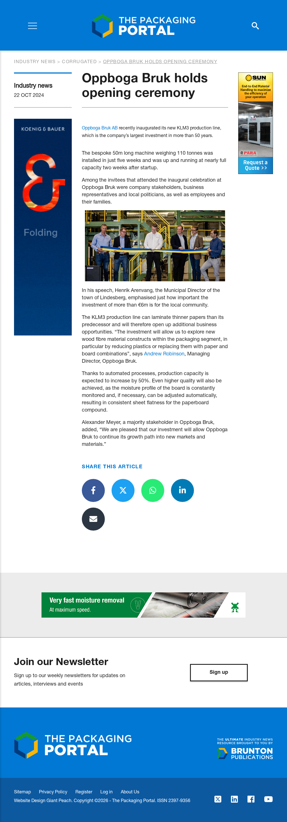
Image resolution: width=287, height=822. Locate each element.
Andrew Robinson (164, 353)
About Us (130, 791)
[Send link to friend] (93, 519)
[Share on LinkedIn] (182, 490)
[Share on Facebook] (93, 490)
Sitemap (22, 791)
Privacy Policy (53, 791)
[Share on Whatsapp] (152, 490)
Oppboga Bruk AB (100, 127)
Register (83, 791)
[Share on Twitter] (123, 490)
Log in (106, 791)
